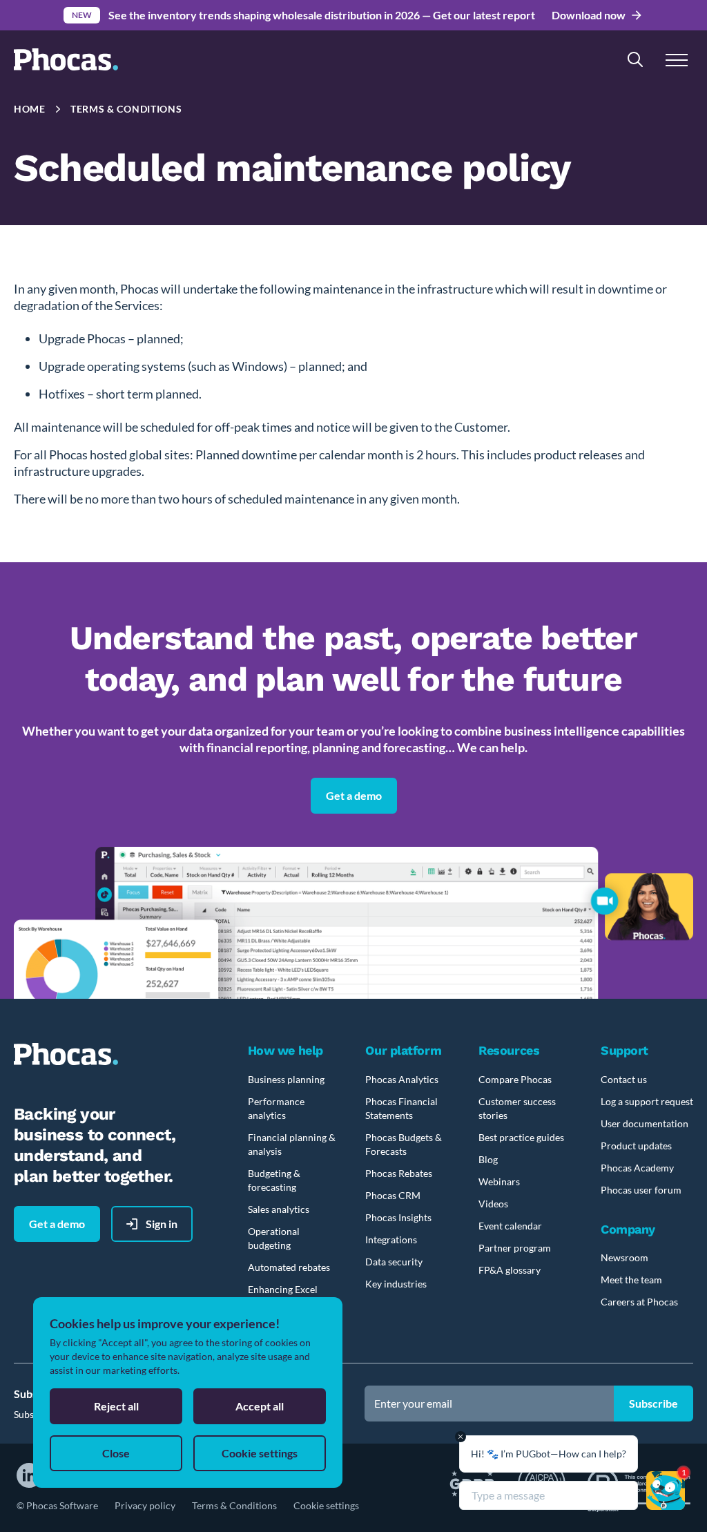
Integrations (391, 1239)
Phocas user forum (641, 1190)
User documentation (644, 1123)
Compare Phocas (515, 1079)
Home (30, 109)
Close (116, 1452)
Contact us (624, 1079)
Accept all (259, 1406)
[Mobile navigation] (676, 59)
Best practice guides (521, 1137)
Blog (488, 1159)
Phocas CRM (392, 1195)
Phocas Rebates (398, 1173)
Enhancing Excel (283, 1289)
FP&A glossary (509, 1270)
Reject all (116, 1406)
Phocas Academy (637, 1168)
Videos (493, 1203)
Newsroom (624, 1257)
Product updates (636, 1145)
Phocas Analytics (401, 1079)
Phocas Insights (398, 1217)
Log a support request (647, 1101)
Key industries (396, 1284)
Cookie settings (326, 1505)
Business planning (286, 1079)
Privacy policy (145, 1505)
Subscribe (653, 1403)
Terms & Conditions (234, 1505)
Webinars (499, 1181)
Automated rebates (289, 1267)
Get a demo (354, 795)
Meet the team (631, 1279)
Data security (394, 1261)
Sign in (161, 1223)
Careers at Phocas (639, 1302)
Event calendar (510, 1226)
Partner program (514, 1248)
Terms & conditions (126, 109)
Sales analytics (278, 1209)
